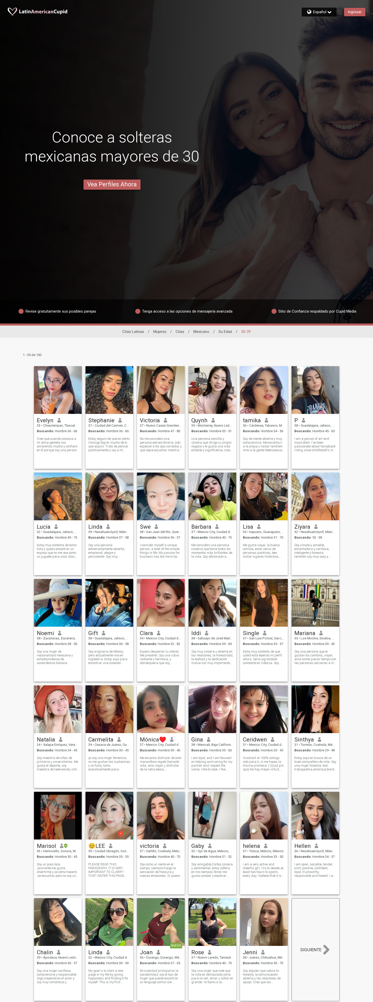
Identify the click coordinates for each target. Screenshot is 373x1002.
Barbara (201, 526)
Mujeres (159, 331)
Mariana (304, 633)
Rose (197, 952)
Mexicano (201, 331)
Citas (180, 331)
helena (251, 846)
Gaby (197, 846)
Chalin (45, 952)
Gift (93, 633)
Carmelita (100, 739)
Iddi (196, 633)
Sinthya (304, 739)
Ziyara (302, 526)
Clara (146, 633)
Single (251, 633)
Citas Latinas (133, 331)
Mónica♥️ (153, 739)
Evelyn (45, 420)
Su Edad (225, 331)
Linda (95, 526)
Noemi (45, 633)
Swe (145, 526)
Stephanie (101, 420)
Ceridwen (255, 739)
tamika (252, 420)
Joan (146, 952)
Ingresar (355, 12)
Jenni (250, 952)
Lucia (43, 526)
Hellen (302, 846)
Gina (197, 739)
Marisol (46, 846)
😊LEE (96, 846)
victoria (149, 846)
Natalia (46, 739)
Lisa (248, 526)
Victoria (150, 420)
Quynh (199, 420)
